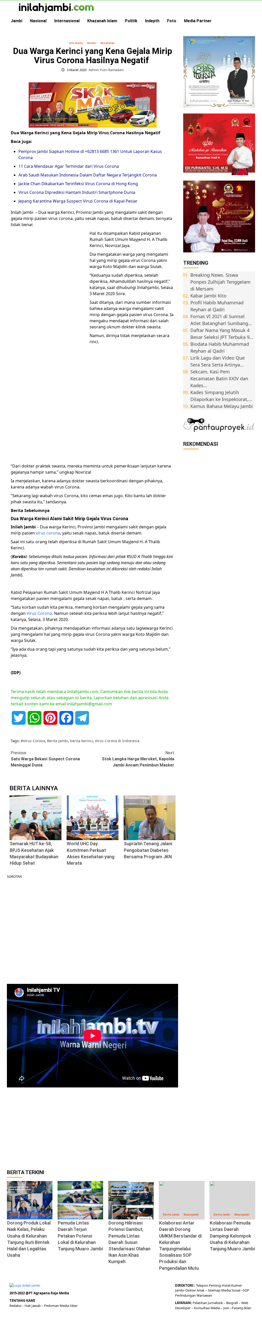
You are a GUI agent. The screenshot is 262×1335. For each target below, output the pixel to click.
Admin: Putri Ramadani (106, 70)
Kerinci (91, 43)
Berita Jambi (57, 740)
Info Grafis (76, 43)
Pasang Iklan (241, 1308)
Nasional (38, 20)
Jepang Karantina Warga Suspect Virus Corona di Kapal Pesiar (78, 201)
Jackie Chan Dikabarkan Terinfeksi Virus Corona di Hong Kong (78, 183)
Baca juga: (21, 141)
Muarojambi (39, 1214)
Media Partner (198, 20)
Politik (131, 20)
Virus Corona (39, 613)
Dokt (189, 1290)
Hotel (226, 1285)
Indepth (152, 20)
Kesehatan (108, 43)
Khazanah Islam (102, 20)
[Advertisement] (49, 309)
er (194, 1290)
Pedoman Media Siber (61, 1305)
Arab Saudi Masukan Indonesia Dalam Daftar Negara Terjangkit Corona (87, 175)
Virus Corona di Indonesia (117, 740)
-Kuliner (236, 1285)
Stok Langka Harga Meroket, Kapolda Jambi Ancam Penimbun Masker (138, 758)
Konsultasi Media (207, 1308)
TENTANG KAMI (22, 1300)
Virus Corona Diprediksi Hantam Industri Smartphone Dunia (76, 192)
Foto (171, 20)
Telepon (202, 1285)
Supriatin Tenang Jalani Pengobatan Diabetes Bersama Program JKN (148, 850)
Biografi (232, 1302)
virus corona (48, 533)
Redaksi (15, 1305)
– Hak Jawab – (33, 1305)
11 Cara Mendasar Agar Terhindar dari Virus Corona (68, 166)
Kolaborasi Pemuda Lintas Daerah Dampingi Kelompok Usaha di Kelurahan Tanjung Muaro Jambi (232, 1235)
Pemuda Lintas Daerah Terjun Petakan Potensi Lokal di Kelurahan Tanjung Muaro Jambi (80, 1235)
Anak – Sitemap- (208, 1290)
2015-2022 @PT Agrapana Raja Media (39, 1293)
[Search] (252, 21)
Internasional (67, 20)
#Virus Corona (33, 740)
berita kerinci (81, 740)
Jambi (16, 20)
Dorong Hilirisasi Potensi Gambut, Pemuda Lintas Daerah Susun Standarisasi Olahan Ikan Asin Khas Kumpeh (129, 1242)
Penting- (215, 1285)
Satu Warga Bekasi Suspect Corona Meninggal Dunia (45, 758)
